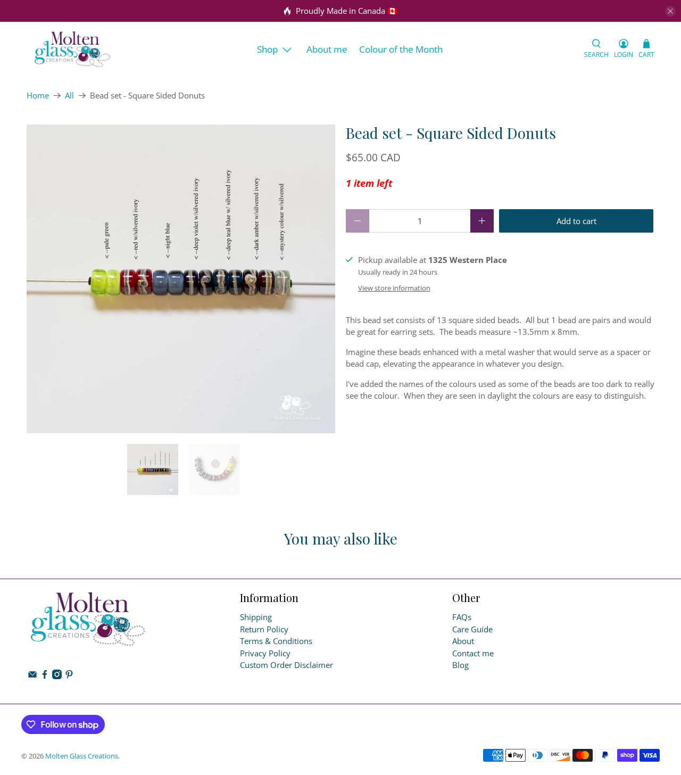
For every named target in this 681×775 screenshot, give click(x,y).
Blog (460, 664)
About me (326, 49)
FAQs (461, 617)
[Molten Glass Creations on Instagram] (57, 676)
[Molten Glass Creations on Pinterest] (69, 676)
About (463, 641)
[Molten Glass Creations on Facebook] (44, 676)
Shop (267, 49)
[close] (670, 11)
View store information (394, 288)
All (69, 96)
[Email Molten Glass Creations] (32, 676)
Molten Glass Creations (81, 756)
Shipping (256, 617)
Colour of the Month (401, 49)
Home (38, 96)
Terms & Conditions (276, 641)
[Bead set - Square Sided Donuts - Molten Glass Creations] (181, 279)
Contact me (473, 653)
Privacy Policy (265, 653)
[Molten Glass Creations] (72, 49)
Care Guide (472, 629)
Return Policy (264, 629)
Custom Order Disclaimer (286, 664)
